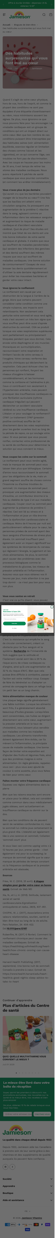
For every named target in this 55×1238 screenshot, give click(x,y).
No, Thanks (13, 628)
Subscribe (13, 623)
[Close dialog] (51, 607)
